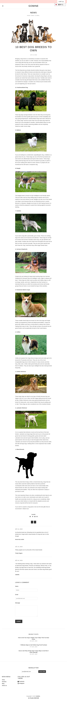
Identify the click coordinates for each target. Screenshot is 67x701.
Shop (3, 679)
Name (16, 586)
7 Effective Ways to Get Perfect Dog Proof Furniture (33, 645)
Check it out (25, 508)
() (61, 1)
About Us (4, 685)
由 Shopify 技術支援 (33, 698)
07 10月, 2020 (33, 646)
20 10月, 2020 (33, 641)
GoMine (38, 696)
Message (17, 603)
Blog (3, 683)
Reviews (4, 681)
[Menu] (3, 6)
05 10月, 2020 (33, 654)
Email (16, 594)
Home (28, 15)
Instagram (21, 683)
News (32, 15)
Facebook (21, 681)
